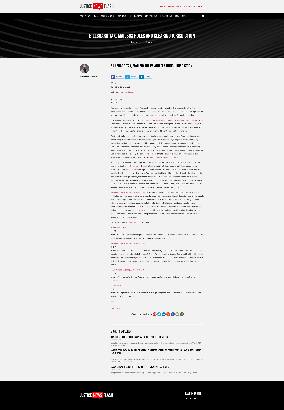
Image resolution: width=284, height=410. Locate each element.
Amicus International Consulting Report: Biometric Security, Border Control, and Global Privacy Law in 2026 (156, 352)
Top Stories (189, 7)
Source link (115, 309)
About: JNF (85, 16)
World (201, 7)
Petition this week (133, 222)
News (95, 16)
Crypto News (151, 16)
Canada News (136, 16)
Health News (166, 16)
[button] (203, 16)
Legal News (180, 16)
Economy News (107, 16)
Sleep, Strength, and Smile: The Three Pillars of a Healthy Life (140, 366)
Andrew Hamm (126, 92)
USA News (122, 16)
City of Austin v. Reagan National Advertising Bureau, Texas (172, 120)
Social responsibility (170, 7)
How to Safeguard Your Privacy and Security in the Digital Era (139, 337)
